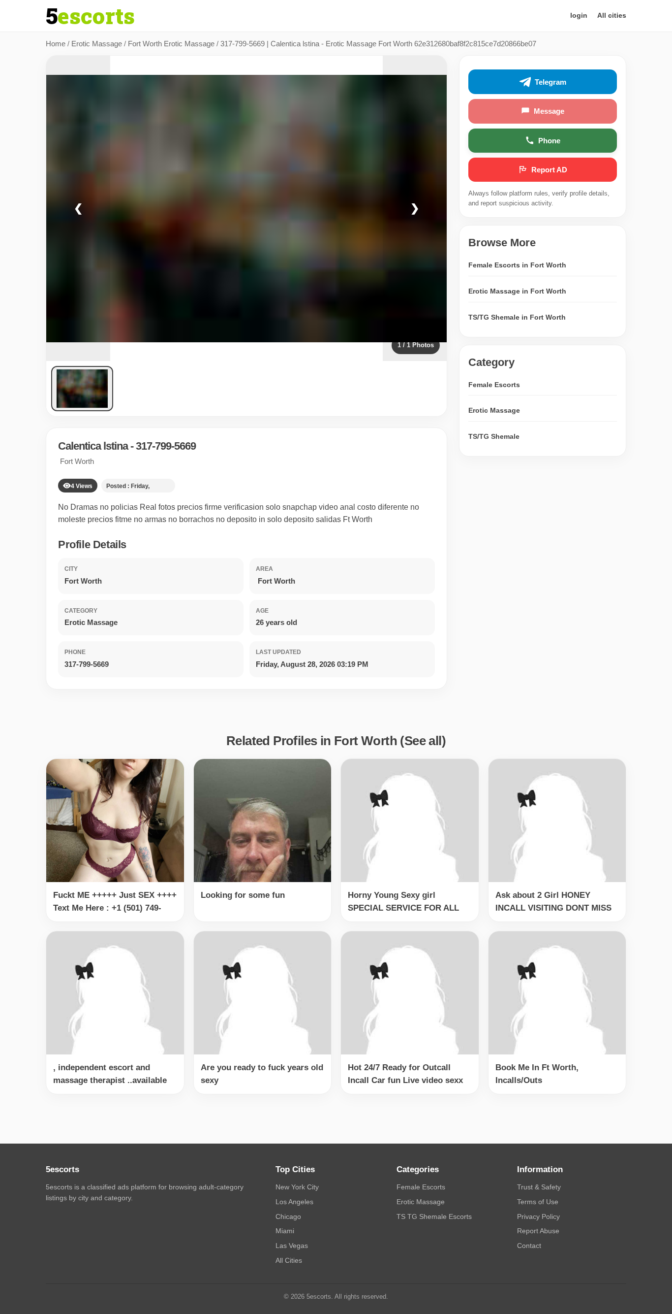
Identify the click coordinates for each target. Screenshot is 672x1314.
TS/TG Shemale (493, 436)
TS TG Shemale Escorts (434, 1216)
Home (55, 43)
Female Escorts (494, 385)
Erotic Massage (96, 43)
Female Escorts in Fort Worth (517, 265)
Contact (529, 1245)
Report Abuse (538, 1231)
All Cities (288, 1260)
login (578, 15)
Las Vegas (291, 1245)
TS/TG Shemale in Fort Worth (517, 317)
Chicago (288, 1216)
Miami (284, 1231)
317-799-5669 (166, 446)
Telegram (550, 82)
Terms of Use (537, 1202)
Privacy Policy (538, 1216)
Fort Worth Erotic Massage (171, 43)
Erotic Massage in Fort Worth (517, 291)
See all (423, 740)
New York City (297, 1187)
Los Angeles (294, 1202)
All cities (611, 15)
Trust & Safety (539, 1187)
